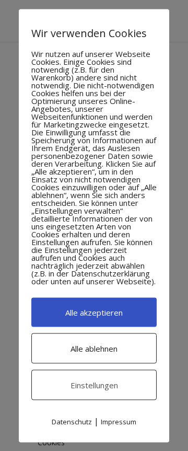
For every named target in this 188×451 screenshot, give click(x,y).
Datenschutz (72, 421)
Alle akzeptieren (94, 312)
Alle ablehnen (94, 348)
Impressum (118, 421)
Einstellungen (94, 384)
